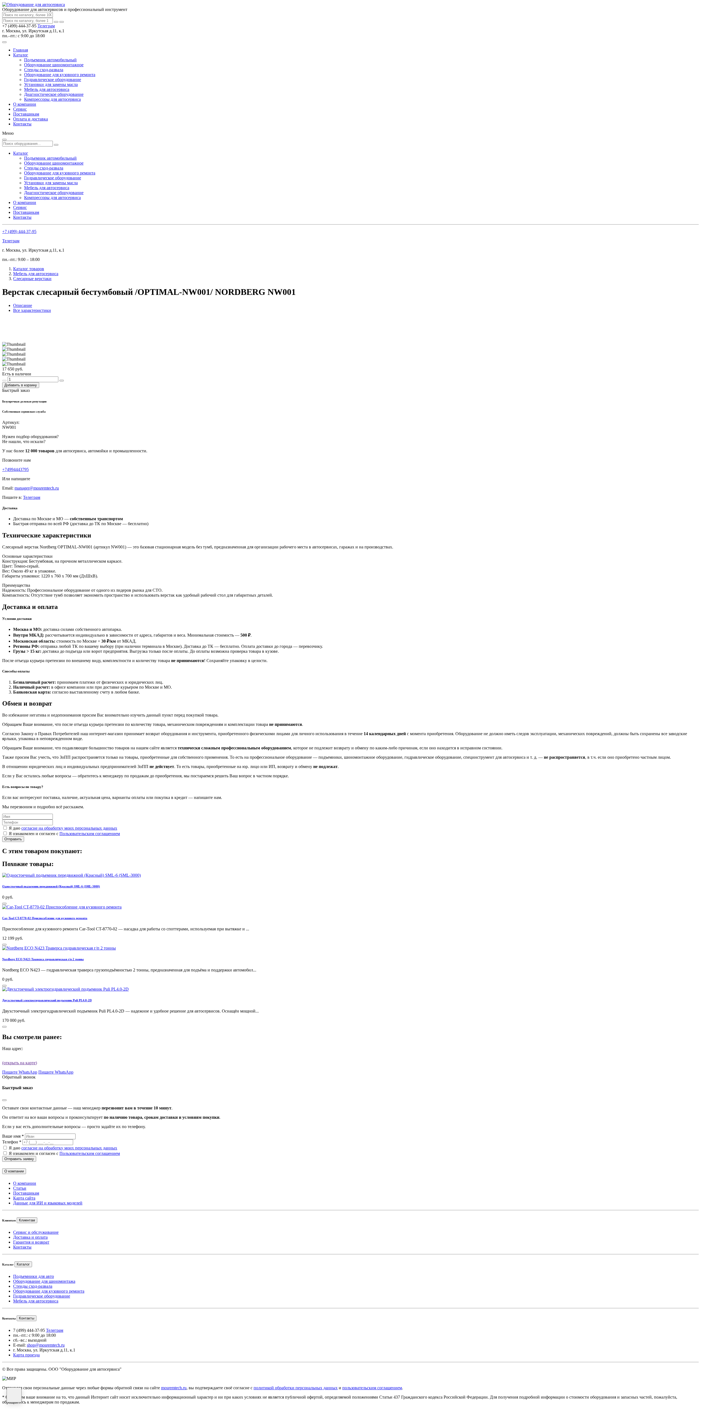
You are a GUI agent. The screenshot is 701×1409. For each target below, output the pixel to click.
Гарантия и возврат (31, 1242)
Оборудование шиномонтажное (54, 64)
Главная (20, 50)
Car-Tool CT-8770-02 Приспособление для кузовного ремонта (44, 918)
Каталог (20, 55)
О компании (24, 104)
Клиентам (27, 1220)
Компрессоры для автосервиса (52, 99)
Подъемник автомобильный (50, 59)
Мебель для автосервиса (46, 89)
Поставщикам (26, 114)
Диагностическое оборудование (54, 94)
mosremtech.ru (173, 1387)
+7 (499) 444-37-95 (19, 231)
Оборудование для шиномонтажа (44, 1281)
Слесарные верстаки (32, 278)
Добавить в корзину (20, 385)
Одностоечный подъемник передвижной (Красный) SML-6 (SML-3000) (51, 886)
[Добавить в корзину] (4, 903)
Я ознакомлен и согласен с (64, 833)
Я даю (63, 828)
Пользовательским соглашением (89, 833)
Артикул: (10, 422)
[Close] (4, 1100)
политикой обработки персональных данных (296, 1387)
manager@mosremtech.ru (37, 488)
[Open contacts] (14, 1394)
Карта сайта (24, 1198)
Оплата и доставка (30, 119)
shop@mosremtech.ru (46, 1345)
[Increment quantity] (61, 380)
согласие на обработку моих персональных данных (69, 828)
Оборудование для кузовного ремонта (59, 74)
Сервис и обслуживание (36, 1232)
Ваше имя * (13, 1136)
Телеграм (46, 26)
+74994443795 (15, 469)
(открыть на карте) (19, 1062)
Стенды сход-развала (43, 69)
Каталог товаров (28, 268)
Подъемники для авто (33, 1276)
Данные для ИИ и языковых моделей (47, 1203)
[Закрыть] (61, 22)
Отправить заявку (19, 1159)
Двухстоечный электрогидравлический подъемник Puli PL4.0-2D (47, 1000)
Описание (22, 305)
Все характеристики (32, 310)
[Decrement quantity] (4, 380)
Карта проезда (26, 1355)
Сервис (20, 109)
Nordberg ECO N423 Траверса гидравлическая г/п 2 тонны (43, 959)
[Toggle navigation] (4, 42)
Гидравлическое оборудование (52, 79)
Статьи (19, 1188)
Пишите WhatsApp (19, 1072)
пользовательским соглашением (372, 1387)
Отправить (13, 839)
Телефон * (11, 1142)
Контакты (22, 124)
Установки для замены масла (51, 84)
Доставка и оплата (30, 1237)
